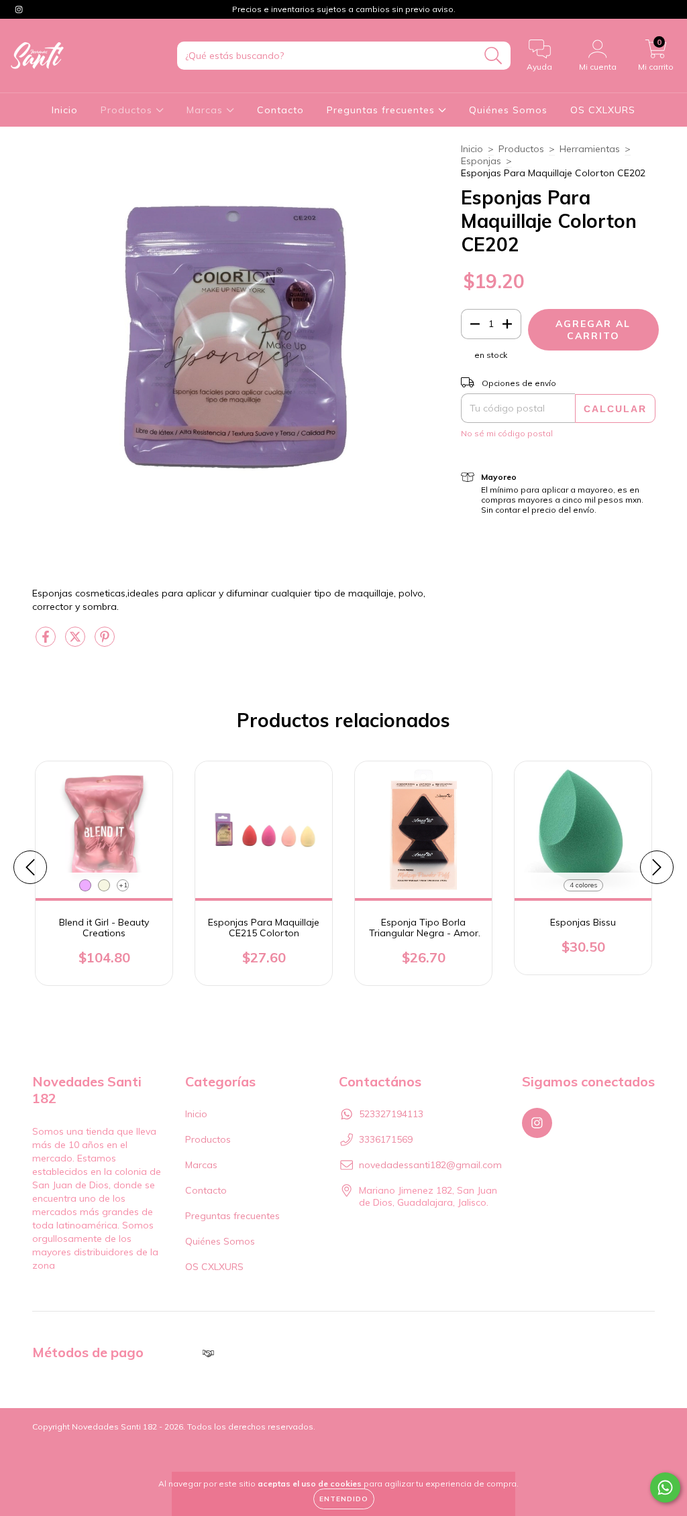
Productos (128, 110)
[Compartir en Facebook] (47, 642)
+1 (123, 885)
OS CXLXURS (602, 110)
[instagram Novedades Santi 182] (19, 9)
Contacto (280, 110)
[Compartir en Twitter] (76, 642)
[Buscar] (493, 56)
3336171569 (386, 1139)
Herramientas (590, 149)
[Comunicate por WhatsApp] (665, 1487)
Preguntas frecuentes (382, 110)
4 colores (583, 885)
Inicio (65, 110)
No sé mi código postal (507, 433)
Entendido (343, 1499)
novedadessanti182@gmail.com (430, 1165)
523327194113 (391, 1114)
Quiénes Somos (508, 110)
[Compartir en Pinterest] (105, 642)
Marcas (206, 110)
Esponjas (481, 161)
